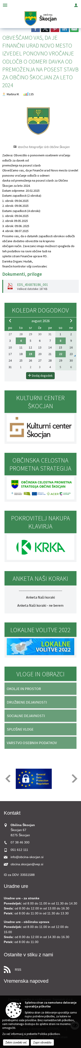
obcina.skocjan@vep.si (27, 864)
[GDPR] (34, 779)
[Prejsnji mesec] (10, 320)
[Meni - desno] (76, 5)
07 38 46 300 (20, 842)
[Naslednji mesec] (71, 320)
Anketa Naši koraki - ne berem (40, 605)
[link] (35, 28)
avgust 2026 (41, 321)
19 (30, 354)
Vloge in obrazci (40, 674)
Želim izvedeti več (16, 1042)
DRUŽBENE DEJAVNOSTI (27, 702)
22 (60, 354)
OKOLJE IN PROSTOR (24, 688)
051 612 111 (19, 850)
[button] (7, 778)
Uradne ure (16, 886)
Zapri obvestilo (42, 1042)
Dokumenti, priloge (22, 274)
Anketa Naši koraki (40, 597)
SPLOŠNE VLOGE (20, 729)
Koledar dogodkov (40, 310)
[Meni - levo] (5, 5)
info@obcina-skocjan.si (27, 857)
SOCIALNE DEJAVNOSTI (26, 715)
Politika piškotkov (49, 1034)
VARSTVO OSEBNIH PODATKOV (32, 742)
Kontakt (12, 813)
